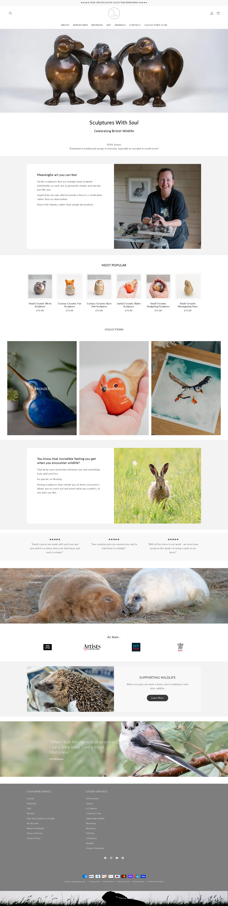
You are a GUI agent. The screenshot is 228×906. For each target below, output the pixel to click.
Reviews (31, 813)
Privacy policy (94, 881)
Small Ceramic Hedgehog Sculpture (158, 305)
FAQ (29, 808)
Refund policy (108, 881)
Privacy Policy (33, 838)
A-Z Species (91, 808)
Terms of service (123, 881)
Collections (91, 838)
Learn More (157, 698)
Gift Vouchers (92, 798)
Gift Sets (90, 833)
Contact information (156, 881)
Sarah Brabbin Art (78, 882)
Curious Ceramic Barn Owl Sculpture (99, 305)
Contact (30, 798)
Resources (91, 828)
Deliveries (32, 803)
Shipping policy (138, 881)
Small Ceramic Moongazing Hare (188, 305)
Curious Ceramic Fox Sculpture (69, 305)
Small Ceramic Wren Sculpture (40, 305)
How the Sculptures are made (41, 818)
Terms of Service (35, 833)
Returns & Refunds (35, 828)
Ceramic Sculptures (95, 848)
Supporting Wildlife (95, 818)
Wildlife (90, 843)
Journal (89, 803)
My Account (32, 823)
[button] (10, 13)
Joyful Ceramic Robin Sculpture (129, 305)
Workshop (91, 823)
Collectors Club (93, 813)
